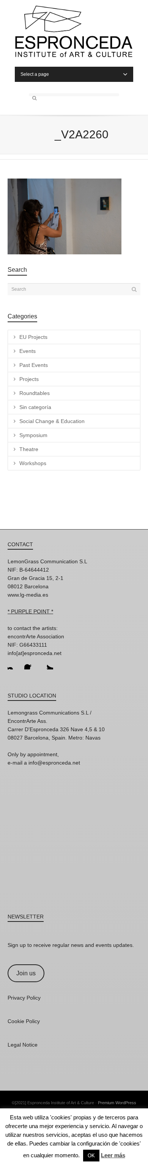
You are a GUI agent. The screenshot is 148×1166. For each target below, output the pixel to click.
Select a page (34, 74)
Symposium (33, 435)
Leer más (113, 1155)
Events (27, 351)
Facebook (30, 663)
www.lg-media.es (28, 595)
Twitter (47, 663)
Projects (29, 379)
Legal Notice (23, 1045)
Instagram (14, 663)
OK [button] (91, 1155)
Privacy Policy (24, 998)
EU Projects (33, 337)
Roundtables (34, 393)
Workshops (32, 463)
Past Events (33, 365)
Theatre (28, 449)
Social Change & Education (52, 421)
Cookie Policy (24, 1021)
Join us (26, 973)
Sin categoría (35, 407)
